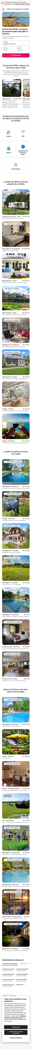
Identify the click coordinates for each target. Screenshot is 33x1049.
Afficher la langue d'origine (22, 4)
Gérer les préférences (16, 1037)
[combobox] (16, 44)
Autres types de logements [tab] (10, 963)
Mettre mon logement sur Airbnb (18, 9)
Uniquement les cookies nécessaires (16, 1032)
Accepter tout (16, 1027)
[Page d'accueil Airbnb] (3, 9)
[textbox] (9, 50)
